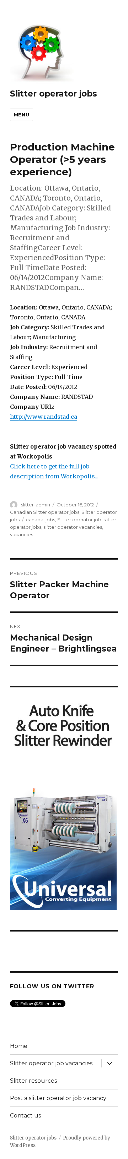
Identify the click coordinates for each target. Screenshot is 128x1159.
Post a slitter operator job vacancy (58, 1098)
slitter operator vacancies (72, 527)
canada (34, 519)
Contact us (25, 1115)
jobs (50, 519)
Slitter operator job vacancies (51, 1063)
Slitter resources (33, 1080)
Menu (21, 114)
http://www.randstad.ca (43, 416)
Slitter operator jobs (53, 94)
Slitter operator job (79, 519)
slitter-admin (35, 504)
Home (18, 1046)
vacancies (21, 534)
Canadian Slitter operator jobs (44, 512)
